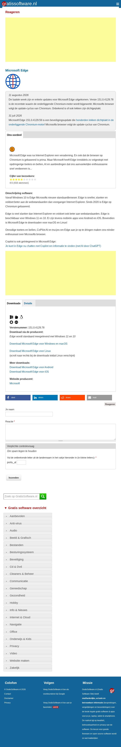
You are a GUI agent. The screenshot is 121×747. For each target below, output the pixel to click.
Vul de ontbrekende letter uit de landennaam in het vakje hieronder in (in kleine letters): (51, 457)
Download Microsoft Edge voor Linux (30, 350)
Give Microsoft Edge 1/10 (11, 179)
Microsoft (15, 383)
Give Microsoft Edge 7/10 (27, 179)
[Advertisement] (60, 40)
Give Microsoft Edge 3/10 (16, 179)
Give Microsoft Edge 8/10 (29, 179)
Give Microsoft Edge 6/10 (24, 179)
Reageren (110, 404)
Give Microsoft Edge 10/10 (35, 179)
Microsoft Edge (16, 70)
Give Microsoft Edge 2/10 (13, 179)
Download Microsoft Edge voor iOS (29, 371)
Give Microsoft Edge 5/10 (21, 179)
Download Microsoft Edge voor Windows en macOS (38, 343)
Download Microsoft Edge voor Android (31, 367)
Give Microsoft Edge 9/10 (32, 179)
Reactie (10, 421)
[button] (18, 397)
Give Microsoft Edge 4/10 (19, 179)
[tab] (27, 516)
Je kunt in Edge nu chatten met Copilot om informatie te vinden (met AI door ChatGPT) (53, 245)
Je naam (9, 409)
